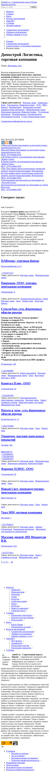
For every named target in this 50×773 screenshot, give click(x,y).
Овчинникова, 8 (8, 292)
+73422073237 (7, 273)
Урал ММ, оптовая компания (21, 512)
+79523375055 (7, 553)
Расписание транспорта (21, 615)
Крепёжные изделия (32, 107)
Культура (15, 599)
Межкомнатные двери (36, 110)
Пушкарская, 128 (8, 364)
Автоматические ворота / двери (34, 299)
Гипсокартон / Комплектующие (21, 105)
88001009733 (6, 452)
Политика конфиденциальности (25, 760)
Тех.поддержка (17, 756)
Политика (15, 594)
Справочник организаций (17, 30)
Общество (15, 590)
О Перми (10, 23)
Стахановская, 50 (8, 474)
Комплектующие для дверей (31, 402)
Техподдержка (12, 765)
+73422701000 (7, 426)
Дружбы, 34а (6, 445)
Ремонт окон (27, 301)
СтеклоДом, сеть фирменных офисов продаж (21, 310)
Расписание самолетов (21, 648)
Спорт (14, 597)
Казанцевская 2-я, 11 (10, 419)
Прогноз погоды (8, 4)
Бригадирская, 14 (8, 498)
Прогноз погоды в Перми (22, 618)
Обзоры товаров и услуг (16, 34)
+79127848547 (7, 524)
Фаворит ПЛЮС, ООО (17, 468)
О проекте (10, 751)
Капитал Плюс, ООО (16, 383)
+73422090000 (7, 371)
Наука (14, 604)
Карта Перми (17, 624)
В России (15, 606)
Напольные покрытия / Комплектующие (18, 112)
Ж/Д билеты (16, 641)
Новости (10, 11)
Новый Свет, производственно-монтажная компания (22, 490)
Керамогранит (15, 107)
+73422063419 (7, 459)
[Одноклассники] (6, 142)
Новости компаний (19, 608)
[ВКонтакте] (3, 142)
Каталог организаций (15, 18)
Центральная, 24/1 (9, 546)
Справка (10, 14)
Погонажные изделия (10, 117)
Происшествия (17, 592)
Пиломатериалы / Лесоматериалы (27, 114)
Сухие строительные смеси (33, 117)
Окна (18, 301)
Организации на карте (21, 627)
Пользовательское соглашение (24, 758)
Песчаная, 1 (6, 518)
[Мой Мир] (10, 142)
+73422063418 (7, 456)
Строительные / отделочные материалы (23, 46)
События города (18, 611)
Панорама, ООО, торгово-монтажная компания (19, 284)
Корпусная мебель (28, 373)
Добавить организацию (16, 32)
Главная (9, 41)
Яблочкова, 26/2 (15, 66)
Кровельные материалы (23, 529)
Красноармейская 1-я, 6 (11, 266)
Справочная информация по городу (16, 121)
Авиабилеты (16, 643)
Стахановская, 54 (8, 389)
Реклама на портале (19, 753)
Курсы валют (17, 620)
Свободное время (19, 601)
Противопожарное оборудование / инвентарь (19, 399)
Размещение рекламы (15, 763)
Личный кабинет (13, 25)
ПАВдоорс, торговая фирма (20, 260)
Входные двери (29, 103)
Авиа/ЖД (10, 21)
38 (12, 562)
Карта (8, 16)
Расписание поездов (20, 645)
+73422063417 (7, 454)
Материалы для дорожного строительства (23, 530)
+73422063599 (7, 395)
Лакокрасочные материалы (13, 110)
